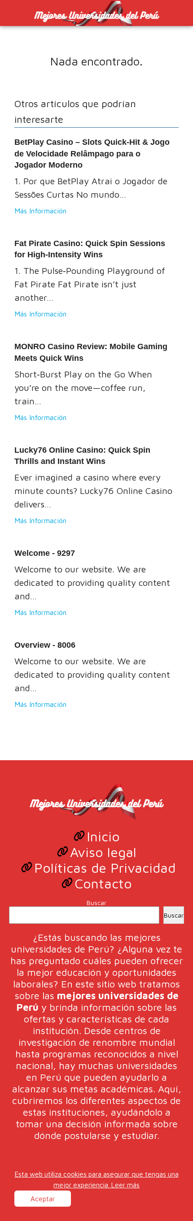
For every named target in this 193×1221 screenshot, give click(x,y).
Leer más (125, 1185)
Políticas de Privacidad (104, 867)
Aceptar (43, 1199)
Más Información (40, 211)
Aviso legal (103, 852)
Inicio (103, 836)
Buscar (96, 902)
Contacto (103, 883)
